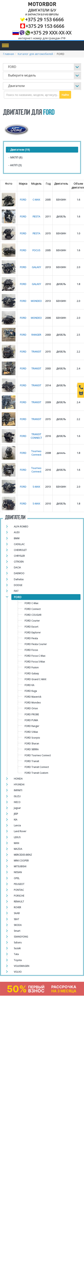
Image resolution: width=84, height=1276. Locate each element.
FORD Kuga (31, 691)
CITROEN (19, 561)
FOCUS (36, 250)
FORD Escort (31, 626)
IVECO (17, 802)
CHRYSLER (19, 555)
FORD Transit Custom (36, 772)
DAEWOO (19, 573)
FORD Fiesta (31, 638)
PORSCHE (19, 895)
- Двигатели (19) (19, 149)
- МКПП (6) (15, 157)
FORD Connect (33, 609)
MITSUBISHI (20, 866)
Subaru (18, 942)
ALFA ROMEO (21, 526)
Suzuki (17, 948)
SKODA (18, 925)
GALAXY (36, 267)
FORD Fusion (32, 667)
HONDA (18, 778)
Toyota (18, 960)
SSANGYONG (21, 936)
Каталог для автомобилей (35, 54)
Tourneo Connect (36, 453)
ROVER (17, 907)
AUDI (17, 532)
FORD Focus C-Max (35, 655)
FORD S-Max (31, 731)
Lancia (17, 825)
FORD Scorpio (32, 737)
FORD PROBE (32, 714)
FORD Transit (32, 761)
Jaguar (17, 808)
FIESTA (36, 216)
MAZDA (18, 849)
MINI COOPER (21, 860)
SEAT (16, 919)
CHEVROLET (20, 550)
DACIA (17, 567)
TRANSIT (36, 351)
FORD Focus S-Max (35, 661)
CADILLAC (19, 544)
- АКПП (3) (15, 165)
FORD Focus (31, 650)
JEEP (16, 813)
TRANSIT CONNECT (36, 436)
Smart (17, 930)
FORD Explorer (33, 632)
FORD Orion (31, 708)
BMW (17, 538)
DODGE (18, 585)
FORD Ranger (32, 726)
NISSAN (18, 872)
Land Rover (20, 831)
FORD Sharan (32, 743)
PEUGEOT (19, 884)
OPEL (17, 878)
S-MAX (36, 486)
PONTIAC (19, 889)
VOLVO (18, 971)
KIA (15, 819)
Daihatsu (19, 579)
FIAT (16, 591)
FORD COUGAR (33, 614)
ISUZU (17, 796)
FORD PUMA (31, 720)
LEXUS (17, 837)
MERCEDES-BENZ (23, 854)
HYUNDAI (19, 784)
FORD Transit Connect (37, 767)
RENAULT (19, 901)
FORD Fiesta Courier (36, 644)
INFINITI (18, 790)
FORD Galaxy (32, 673)
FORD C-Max (31, 603)
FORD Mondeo (33, 702)
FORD (17, 597)
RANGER (36, 334)
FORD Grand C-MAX (35, 679)
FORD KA (29, 685)
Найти (65, 94)
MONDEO (36, 301)
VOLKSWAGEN (21, 966)
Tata (16, 954)
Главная (8, 54)
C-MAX (36, 199)
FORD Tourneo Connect (38, 755)
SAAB (17, 913)
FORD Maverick (33, 696)
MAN (16, 843)
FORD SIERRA (32, 749)
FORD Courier (32, 620)
